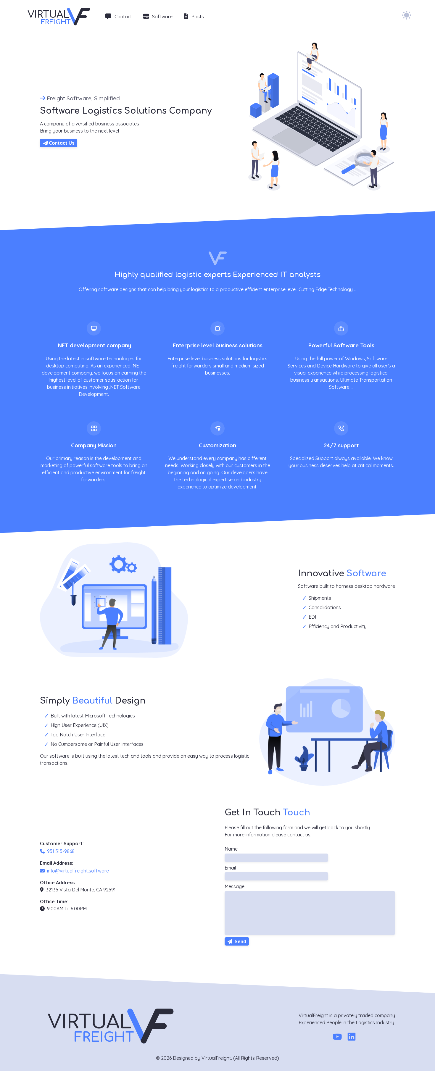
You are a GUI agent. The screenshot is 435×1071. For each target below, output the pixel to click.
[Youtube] (337, 1038)
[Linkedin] (351, 1038)
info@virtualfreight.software (78, 871)
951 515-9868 (61, 851)
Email (230, 868)
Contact (123, 17)
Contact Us (61, 143)
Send (239, 941)
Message (234, 886)
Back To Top (412, 1057)
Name (231, 849)
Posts (197, 17)
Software (162, 17)
